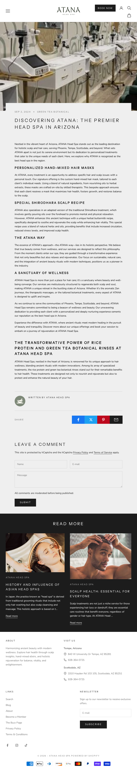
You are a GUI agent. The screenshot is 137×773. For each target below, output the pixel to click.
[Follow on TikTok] (26, 745)
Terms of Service (103, 452)
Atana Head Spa (18, 577)
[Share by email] (116, 420)
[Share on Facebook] (78, 420)
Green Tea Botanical (53, 111)
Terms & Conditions (17, 734)
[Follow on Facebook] (7, 745)
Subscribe (93, 724)
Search (9, 699)
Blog (8, 705)
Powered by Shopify (85, 756)
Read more (12, 616)
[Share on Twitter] (91, 420)
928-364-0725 (76, 660)
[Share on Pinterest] (103, 420)
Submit (25, 502)
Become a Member (16, 716)
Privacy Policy (80, 452)
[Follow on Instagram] (17, 745)
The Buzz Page (14, 722)
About (9, 711)
